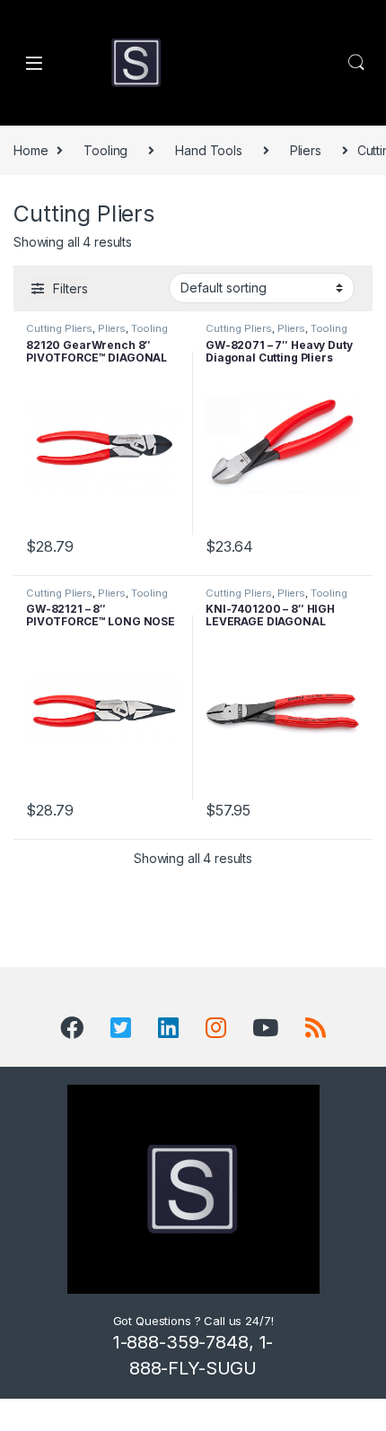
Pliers (305, 150)
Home (30, 150)
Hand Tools (208, 150)
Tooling (105, 150)
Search (356, 63)
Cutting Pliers (59, 328)
